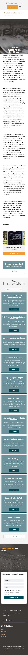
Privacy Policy (6, 615)
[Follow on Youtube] (12, 620)
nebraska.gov (6, 650)
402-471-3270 (4, 631)
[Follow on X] (9, 620)
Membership (17, 610)
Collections (6, 610)
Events (12, 613)
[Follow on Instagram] (7, 620)
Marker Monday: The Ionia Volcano (14, 248)
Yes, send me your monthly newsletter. (11, 593)
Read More (14, 309)
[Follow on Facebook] (4, 620)
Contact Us (3, 636)
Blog (11, 610)
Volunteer (18, 613)
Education (5, 613)
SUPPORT (3, 634)
